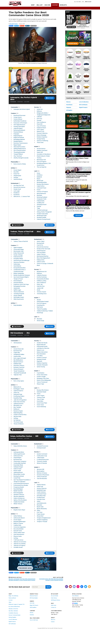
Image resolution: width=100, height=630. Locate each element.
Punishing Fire (40, 305)
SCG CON (47, 5)
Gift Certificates (83, 104)
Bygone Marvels (41, 344)
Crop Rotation (40, 373)
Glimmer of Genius (42, 473)
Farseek (39, 120)
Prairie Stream (41, 514)
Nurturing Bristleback (19, 130)
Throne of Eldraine (19, 424)
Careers (53, 621)
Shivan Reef (40, 516)
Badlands (39, 177)
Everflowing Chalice (19, 396)
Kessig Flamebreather (20, 267)
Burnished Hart (18, 350)
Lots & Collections (84, 102)
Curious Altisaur (18, 119)
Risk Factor (40, 307)
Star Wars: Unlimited (70, 92)
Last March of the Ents (43, 348)
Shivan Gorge (40, 320)
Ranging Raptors (18, 141)
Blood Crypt (40, 180)
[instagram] (78, 586)
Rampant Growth (41, 359)
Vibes (78, 68)
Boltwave (39, 111)
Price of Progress (41, 161)
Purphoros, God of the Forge (21, 284)
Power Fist (16, 173)
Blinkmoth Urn (17, 387)
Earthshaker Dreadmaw (20, 121)
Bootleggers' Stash (19, 389)
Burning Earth (40, 243)
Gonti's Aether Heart (19, 532)
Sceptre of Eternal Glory (20, 414)
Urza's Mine (40, 401)
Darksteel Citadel (41, 392)
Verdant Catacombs (42, 213)
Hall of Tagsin (40, 395)
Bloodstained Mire (42, 182)
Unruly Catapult (18, 295)
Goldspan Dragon (18, 467)
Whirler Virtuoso (18, 503)
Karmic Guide (17, 470)
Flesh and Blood (86, 81)
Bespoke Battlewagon (20, 521)
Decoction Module (18, 529)
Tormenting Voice (42, 293)
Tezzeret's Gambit (42, 461)
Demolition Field (41, 495)
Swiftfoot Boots (18, 179)
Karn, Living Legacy (19, 381)
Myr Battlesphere (18, 360)
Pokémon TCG (78, 57)
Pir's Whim (40, 355)
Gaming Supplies (12, 617)
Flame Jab (40, 284)
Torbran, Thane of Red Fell (21, 241)
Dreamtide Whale (18, 465)
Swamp (39, 206)
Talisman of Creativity (20, 543)
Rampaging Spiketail (19, 139)
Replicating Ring (18, 412)
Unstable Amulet (18, 547)
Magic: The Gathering (70, 57)
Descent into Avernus (19, 187)
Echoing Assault (41, 448)
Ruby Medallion (18, 305)
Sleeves (68, 102)
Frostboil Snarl (41, 497)
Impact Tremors (41, 254)
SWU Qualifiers (33, 607)
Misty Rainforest (41, 193)
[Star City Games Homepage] (17, 3)
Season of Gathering (42, 140)
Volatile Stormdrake (19, 502)
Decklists (63, 5)
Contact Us (53, 607)
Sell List (40, 5)
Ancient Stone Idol (18, 349)
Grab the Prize (41, 286)
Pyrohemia (16, 194)
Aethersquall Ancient (19, 454)
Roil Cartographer (18, 492)
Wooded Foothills (41, 217)
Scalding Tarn (40, 202)
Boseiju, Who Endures (43, 184)
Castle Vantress (41, 492)
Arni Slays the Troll (19, 185)
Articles (31, 612)
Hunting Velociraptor (19, 126)
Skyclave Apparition (19, 496)
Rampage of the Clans (43, 378)
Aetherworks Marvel (19, 518)
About (53, 617)
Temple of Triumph (42, 521)
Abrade (39, 299)
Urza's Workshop (41, 406)
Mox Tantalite (17, 407)
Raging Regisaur (18, 135)
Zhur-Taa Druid (18, 156)
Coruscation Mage (19, 249)
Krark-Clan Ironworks (19, 401)
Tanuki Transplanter (19, 371)
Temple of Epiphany (42, 519)
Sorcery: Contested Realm (86, 69)
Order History (54, 598)
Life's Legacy (40, 129)
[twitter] (85, 586)
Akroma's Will (40, 469)
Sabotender (17, 288)
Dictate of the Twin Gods (43, 248)
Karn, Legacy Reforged (20, 358)
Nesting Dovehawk (19, 476)
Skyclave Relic (17, 416)
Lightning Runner (18, 472)
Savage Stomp (41, 139)
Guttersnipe (17, 264)
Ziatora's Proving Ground (43, 219)
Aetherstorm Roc (18, 455)
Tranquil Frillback (18, 154)
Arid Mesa (39, 175)
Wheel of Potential (42, 463)
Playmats (68, 107)
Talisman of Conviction (20, 541)
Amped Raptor (17, 457)
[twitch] (66, 586)
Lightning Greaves (18, 403)
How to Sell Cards (34, 620)
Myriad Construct (18, 362)
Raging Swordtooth (19, 137)
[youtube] (70, 586)
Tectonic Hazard (41, 291)
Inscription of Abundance (44, 154)
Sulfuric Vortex (41, 261)
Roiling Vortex (40, 260)
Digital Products (83, 107)
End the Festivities (42, 277)
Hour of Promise (41, 126)
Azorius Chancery (42, 488)
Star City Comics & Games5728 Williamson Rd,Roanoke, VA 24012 (78, 599)
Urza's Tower (40, 404)
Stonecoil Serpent (18, 369)
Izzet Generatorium (19, 534)
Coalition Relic (17, 525)
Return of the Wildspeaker (44, 380)
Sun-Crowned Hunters (20, 150)
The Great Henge (18, 422)
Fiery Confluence (41, 122)
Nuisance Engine (18, 411)
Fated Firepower (41, 250)
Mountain (39, 195)
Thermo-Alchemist (19, 291)
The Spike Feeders (14, 23)
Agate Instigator (18, 247)
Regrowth (39, 361)
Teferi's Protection (42, 476)
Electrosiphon (40, 471)
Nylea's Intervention (42, 352)
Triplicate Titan (18, 374)
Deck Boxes (69, 104)
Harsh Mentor (17, 266)
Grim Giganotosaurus (19, 124)
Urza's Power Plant (42, 403)
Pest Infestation (41, 354)
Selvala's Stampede (42, 365)
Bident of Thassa (18, 523)
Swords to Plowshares (43, 475)
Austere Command (42, 454)
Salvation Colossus (19, 494)
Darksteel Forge (18, 394)
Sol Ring (16, 177)
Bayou (38, 178)
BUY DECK (50, 98)
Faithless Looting (41, 280)
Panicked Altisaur (18, 132)
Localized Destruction (43, 459)
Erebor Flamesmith (19, 253)
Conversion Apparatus (20, 527)
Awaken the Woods (42, 342)
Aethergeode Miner (19, 452)
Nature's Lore (40, 131)
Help (83, 1)
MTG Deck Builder (34, 598)
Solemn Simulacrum (19, 498)
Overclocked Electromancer (21, 483)
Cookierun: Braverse (86, 92)
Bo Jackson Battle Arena (70, 81)
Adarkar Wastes (41, 484)
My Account (54, 594)
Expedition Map (18, 398)
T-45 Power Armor (18, 540)
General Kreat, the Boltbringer (21, 260)
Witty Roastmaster (19, 299)
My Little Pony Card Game (78, 92)
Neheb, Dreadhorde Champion (22, 275)
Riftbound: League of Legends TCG (86, 57)
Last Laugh (17, 191)
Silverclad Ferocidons (19, 146)
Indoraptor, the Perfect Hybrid (22, 109)
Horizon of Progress (42, 191)
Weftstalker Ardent (19, 297)
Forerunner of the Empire (20, 123)
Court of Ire (40, 245)
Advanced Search (34, 595)
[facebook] (82, 586)
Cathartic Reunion (42, 275)
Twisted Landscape (42, 210)
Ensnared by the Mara (43, 279)
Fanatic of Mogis (18, 255)
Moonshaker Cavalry (19, 474)
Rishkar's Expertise (42, 137)
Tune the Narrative (42, 478)
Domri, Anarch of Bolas (20, 164)
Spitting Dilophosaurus (20, 148)
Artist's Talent (40, 241)
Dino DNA (16, 172)
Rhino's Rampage (41, 135)
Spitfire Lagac (17, 290)
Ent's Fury (39, 118)
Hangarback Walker (19, 354)
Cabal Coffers (40, 186)
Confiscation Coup (42, 455)
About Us (53, 619)
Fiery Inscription (41, 252)
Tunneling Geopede (19, 293)
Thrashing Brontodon (19, 152)
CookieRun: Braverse (13, 613)
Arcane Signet (17, 170)
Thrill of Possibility (42, 309)
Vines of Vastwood (42, 382)
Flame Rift (39, 124)
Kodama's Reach (41, 127)
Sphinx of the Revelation (20, 500)
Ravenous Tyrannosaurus (21, 143)
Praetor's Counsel (42, 357)
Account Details (54, 595)
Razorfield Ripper (18, 489)
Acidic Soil (39, 109)
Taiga (38, 208)
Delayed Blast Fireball (42, 301)
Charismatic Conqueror (20, 461)
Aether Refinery (18, 516)
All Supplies (69, 110)
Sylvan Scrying (41, 366)
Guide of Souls (17, 468)
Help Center (53, 605)
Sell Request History (55, 600)
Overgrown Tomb (41, 199)
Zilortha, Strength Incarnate (21, 158)
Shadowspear (17, 175)
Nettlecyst (16, 409)
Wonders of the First (13, 608)
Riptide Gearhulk (18, 491)
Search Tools (34, 594)
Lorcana (70, 68)
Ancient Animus (41, 148)
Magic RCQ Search (34, 605)
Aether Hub (40, 486)
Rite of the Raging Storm (43, 258)
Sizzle (38, 290)
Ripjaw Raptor (17, 145)
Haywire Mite (17, 356)
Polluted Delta (40, 201)
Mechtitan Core (18, 405)
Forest (38, 189)
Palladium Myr (17, 363)
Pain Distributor (18, 280)
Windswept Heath (42, 215)
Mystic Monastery (42, 508)
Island (38, 501)
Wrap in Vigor (40, 384)
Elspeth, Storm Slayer (19, 510)
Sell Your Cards (77, 1)
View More (78, 215)
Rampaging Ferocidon (19, 286)
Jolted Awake (40, 457)
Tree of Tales (40, 399)
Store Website (75, 595)
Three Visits (40, 142)
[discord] (74, 586)
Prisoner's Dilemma (42, 133)
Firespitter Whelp (18, 258)
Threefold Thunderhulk (20, 373)
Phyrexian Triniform (19, 365)
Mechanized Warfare (42, 256)
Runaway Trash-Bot (19, 367)
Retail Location (76, 594)
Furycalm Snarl (41, 499)
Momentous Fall (41, 159)
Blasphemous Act (42, 271)
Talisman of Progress (19, 545)
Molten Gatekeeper (19, 273)
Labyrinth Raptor (18, 128)
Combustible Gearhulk (20, 463)
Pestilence (16, 193)
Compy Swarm (18, 117)
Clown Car (16, 392)
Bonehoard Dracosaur (19, 115)
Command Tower (41, 188)
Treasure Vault (41, 397)
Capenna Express (18, 390)
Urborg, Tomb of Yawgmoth (44, 212)
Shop (33, 5)
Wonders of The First (78, 81)
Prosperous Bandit (19, 487)
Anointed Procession (42, 446)
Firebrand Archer (18, 256)
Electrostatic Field (18, 251)
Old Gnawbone (18, 342)
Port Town (39, 512)
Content (55, 5)
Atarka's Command (42, 150)
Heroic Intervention (42, 374)
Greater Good (17, 189)
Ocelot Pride (17, 478)
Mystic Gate (40, 506)
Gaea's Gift (40, 152)
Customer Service (56, 610)
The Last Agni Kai (41, 167)
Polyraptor (16, 134)
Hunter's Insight (41, 376)
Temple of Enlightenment (44, 518)
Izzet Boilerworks (41, 503)
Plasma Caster (18, 536)
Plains (38, 510)
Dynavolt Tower (18, 530)
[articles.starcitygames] (89, 586)
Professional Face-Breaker (21, 485)
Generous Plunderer (19, 262)
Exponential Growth (42, 346)
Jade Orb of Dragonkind (20, 400)
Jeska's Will (40, 288)
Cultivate (39, 116)
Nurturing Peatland (42, 197)
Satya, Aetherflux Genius (20, 446)
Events (32, 601)
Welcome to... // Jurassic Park (22, 196)
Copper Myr (17, 352)
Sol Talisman (17, 420)
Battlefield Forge (41, 490)
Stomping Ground (41, 204)
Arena (38, 173)
